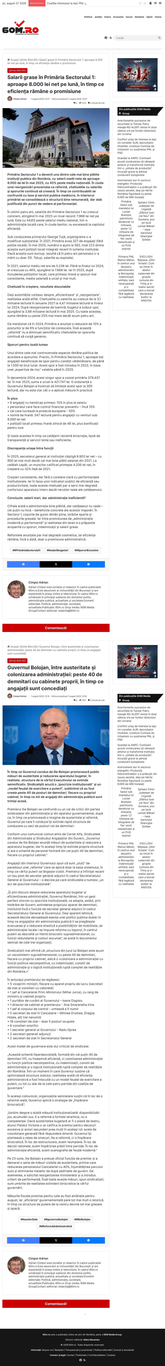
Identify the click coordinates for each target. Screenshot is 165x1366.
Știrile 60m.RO (28, 59)
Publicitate (81, 1355)
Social (129, 17)
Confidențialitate (97, 1355)
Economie (118, 17)
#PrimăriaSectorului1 (27, 550)
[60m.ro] (20, 27)
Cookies (111, 1355)
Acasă (14, 59)
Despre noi (47, 1350)
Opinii (149, 17)
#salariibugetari (58, 550)
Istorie (158, 17)
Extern (107, 17)
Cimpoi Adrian (20, 99)
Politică (88, 17)
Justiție (98, 17)
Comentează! (56, 628)
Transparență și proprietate (79, 1350)
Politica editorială (103, 1350)
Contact (70, 1355)
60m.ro (72, 1345)
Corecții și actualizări (123, 1350)
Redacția (59, 1350)
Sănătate (139, 17)
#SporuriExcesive (87, 550)
